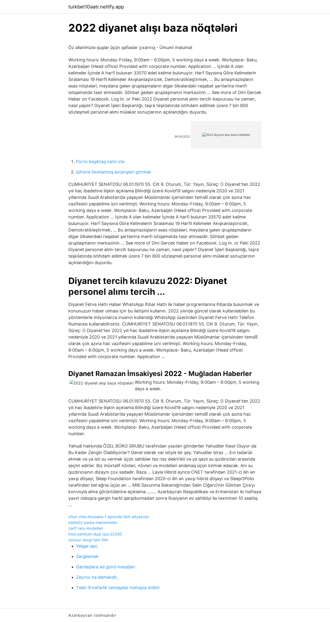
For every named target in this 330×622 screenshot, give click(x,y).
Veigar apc (87, 546)
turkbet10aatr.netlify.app (96, 6)
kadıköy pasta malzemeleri (92, 522)
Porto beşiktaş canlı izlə (100, 161)
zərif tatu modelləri (85, 528)
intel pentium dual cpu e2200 (95, 534)
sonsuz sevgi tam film (88, 539)
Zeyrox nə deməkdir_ (97, 577)
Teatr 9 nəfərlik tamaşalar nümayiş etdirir (118, 587)
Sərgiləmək (87, 556)
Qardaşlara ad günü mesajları (105, 566)
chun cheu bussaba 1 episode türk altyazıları (108, 516)
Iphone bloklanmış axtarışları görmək (113, 171)
